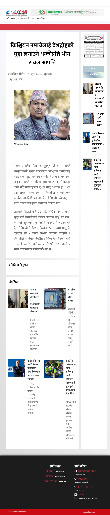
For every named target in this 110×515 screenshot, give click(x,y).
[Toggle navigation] (4, 27)
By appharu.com (89, 512)
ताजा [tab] (93, 69)
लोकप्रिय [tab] (94, 75)
